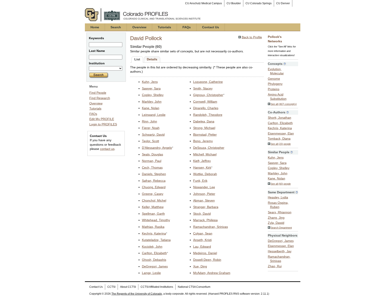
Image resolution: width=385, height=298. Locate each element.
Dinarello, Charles (205, 108)
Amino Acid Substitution (277, 97)
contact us (107, 149)
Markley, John (152, 101)
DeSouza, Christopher (208, 147)
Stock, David (202, 213)
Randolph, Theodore (207, 114)
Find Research (99, 98)
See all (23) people (281, 144)
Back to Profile (252, 37)
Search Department (281, 227)
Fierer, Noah (151, 128)
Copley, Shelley (153, 95)
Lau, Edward (202, 246)
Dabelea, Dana (203, 121)
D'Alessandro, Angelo (157, 147)
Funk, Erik (200, 180)
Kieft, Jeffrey (202, 161)
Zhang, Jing (276, 217)
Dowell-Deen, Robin (207, 259)
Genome (274, 78)
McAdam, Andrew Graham (211, 273)
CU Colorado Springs (259, 3)
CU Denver (283, 3)
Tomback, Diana (279, 138)
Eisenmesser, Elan (281, 133)
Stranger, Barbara (205, 207)
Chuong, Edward (154, 187)
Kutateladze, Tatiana (156, 240)
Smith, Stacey (203, 88)
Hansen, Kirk (202, 167)
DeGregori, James (155, 266)
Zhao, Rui (275, 266)
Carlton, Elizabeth (154, 253)
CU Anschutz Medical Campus (203, 3)
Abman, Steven (204, 200)
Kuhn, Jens (150, 82)
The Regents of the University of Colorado (136, 293)
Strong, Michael (204, 128)
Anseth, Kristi (202, 240)
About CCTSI (128, 286)
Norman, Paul (151, 161)
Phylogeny (275, 84)
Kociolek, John (152, 246)
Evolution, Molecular (276, 71)
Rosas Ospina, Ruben (278, 205)
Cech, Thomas (152, 167)
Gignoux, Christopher (208, 95)
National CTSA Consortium (194, 286)
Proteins (273, 89)
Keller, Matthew (153, 207)
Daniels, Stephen (154, 174)
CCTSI (111, 286)
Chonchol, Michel (154, 200)
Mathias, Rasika (153, 227)
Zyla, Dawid (276, 223)
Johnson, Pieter (204, 194)
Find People (97, 92)
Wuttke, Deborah (205, 174)
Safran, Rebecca (154, 180)
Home (94, 27)
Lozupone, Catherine (208, 82)
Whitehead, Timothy (156, 220)
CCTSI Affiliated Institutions (157, 286)
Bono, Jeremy (203, 141)
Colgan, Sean (202, 233)
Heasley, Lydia (278, 197)
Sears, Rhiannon (279, 212)
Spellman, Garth (153, 213)
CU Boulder (234, 3)
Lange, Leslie (151, 273)
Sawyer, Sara (151, 88)
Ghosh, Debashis (154, 259)
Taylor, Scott (150, 141)
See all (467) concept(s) (284, 104)
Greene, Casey (152, 194)
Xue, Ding (200, 266)
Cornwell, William (205, 101)
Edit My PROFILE (101, 119)
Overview (139, 27)
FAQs (186, 27)
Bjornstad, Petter (205, 134)
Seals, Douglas (152, 154)
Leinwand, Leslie (154, 114)
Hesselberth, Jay (279, 251)
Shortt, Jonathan (279, 117)
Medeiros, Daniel (205, 253)
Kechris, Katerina (154, 233)
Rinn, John (149, 121)
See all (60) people (281, 183)
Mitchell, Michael (205, 154)
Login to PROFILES (103, 124)
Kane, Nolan (150, 108)
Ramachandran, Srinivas (210, 227)
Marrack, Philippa (205, 220)
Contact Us (210, 27)
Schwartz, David (153, 134)
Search (116, 27)
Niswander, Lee (204, 187)
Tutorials (164, 27)
